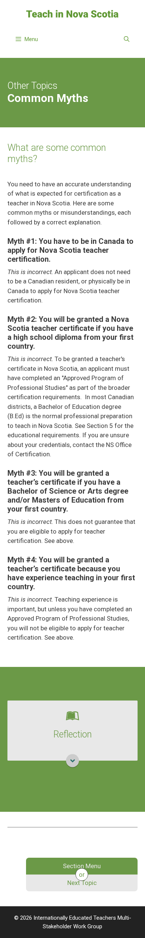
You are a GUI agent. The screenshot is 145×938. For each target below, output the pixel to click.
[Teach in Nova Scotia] (72, 13)
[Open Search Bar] (127, 39)
